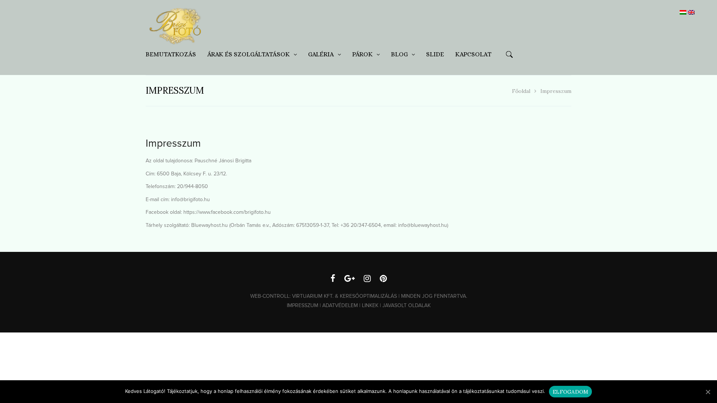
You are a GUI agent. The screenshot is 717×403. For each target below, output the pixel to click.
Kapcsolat (473, 54)
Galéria (321, 54)
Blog (399, 54)
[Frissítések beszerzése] (349, 279)
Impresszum (302, 305)
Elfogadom (570, 391)
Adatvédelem (340, 305)
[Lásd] (367, 279)
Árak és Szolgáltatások (248, 54)
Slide (435, 54)
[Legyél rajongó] (332, 279)
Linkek (370, 305)
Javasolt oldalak (406, 305)
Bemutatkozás (171, 54)
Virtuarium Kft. (312, 296)
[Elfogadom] (707, 392)
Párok (362, 54)
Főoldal (521, 91)
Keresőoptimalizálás (368, 296)
